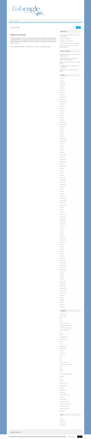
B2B (60, 332)
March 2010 (62, 255)
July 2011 (61, 228)
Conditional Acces (63, 339)
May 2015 (62, 147)
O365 (61, 371)
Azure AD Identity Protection (66, 327)
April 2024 (62, 87)
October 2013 (62, 182)
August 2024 (62, 85)
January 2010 (62, 260)
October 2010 (62, 242)
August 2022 (62, 92)
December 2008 (63, 285)
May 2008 (62, 302)
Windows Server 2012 (64, 406)
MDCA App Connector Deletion (66, 40)
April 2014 (62, 173)
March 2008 (62, 306)
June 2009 (62, 272)
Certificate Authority (64, 336)
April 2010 (62, 253)
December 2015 (63, 138)
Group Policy (62, 353)
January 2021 (62, 94)
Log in (61, 418)
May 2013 (62, 191)
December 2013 (63, 179)
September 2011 (63, 223)
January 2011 (62, 237)
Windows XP (62, 410)
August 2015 (62, 143)
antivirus (37, 46)
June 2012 (62, 207)
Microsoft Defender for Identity (66, 364)
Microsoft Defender (64, 362)
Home (11, 20)
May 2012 (62, 209)
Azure (61, 320)
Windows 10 (62, 396)
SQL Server (62, 387)
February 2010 (63, 258)
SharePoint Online (63, 383)
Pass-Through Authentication (66, 373)
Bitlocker (61, 334)
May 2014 (62, 170)
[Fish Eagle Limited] (27, 16)
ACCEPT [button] (80, 436)
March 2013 (62, 193)
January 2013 (62, 196)
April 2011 (62, 232)
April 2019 (62, 113)
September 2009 (63, 269)
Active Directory (63, 314)
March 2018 (62, 120)
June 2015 (62, 145)
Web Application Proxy (64, 394)
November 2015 (63, 140)
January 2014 (62, 177)
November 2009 (63, 265)
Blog (16, 20)
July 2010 (61, 246)
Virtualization (62, 392)
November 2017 (63, 122)
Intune (61, 355)
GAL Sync (61, 350)
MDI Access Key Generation (65, 38)
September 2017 (63, 124)
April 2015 (62, 149)
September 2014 (63, 166)
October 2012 (62, 202)
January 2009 (62, 283)
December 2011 (63, 219)
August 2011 (62, 226)
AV (40, 46)
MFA (60, 360)
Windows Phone (63, 399)
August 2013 (62, 186)
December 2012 (63, 198)
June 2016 (62, 131)
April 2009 (62, 276)
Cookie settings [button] (71, 436)
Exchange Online (63, 346)
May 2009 (62, 274)
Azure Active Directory (64, 323)
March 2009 (62, 279)
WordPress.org (63, 424)
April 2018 (62, 117)
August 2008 (62, 295)
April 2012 (62, 212)
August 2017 (62, 126)
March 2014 (62, 175)
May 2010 (62, 251)
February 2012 (63, 214)
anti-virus (33, 46)
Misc (61, 367)
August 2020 (62, 103)
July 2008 (61, 297)
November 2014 (63, 161)
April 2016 (62, 133)
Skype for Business (63, 385)
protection (44, 46)
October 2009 (62, 267)
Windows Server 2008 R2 (20, 46)
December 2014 (63, 159)
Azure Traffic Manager (64, 330)
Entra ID (61, 341)
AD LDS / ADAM (63, 316)
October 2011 (62, 221)
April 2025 (62, 78)
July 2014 (61, 168)
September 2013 (63, 184)
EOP (60, 343)
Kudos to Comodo (18, 35)
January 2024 (62, 90)
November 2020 (63, 96)
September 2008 (63, 292)
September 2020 (63, 101)
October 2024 (62, 83)
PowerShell (62, 376)
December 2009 (63, 262)
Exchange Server (63, 348)
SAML (61, 378)
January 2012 (62, 216)
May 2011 (62, 230)
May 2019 (62, 110)
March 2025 (62, 80)
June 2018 (62, 115)
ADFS (61, 318)
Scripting (61, 380)
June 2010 (62, 249)
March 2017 (62, 129)
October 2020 (62, 99)
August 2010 (62, 244)
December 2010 (63, 239)
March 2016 (62, 136)
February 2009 (63, 281)
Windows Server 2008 (64, 401)
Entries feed (62, 420)
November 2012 (63, 200)
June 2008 (62, 299)
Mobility (61, 369)
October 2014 (62, 163)
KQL (60, 357)
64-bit (29, 46)
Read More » (17, 43)
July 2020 (61, 106)
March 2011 (62, 235)
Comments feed (63, 422)
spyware (48, 46)
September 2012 (63, 205)
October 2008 (62, 290)
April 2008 (62, 304)
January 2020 (62, 108)
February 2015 (63, 154)
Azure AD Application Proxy (65, 325)
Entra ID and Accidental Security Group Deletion (69, 43)
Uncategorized (63, 389)
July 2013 (61, 189)
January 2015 (62, 156)
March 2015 (62, 152)
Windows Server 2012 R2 (65, 408)
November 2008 (63, 288)
